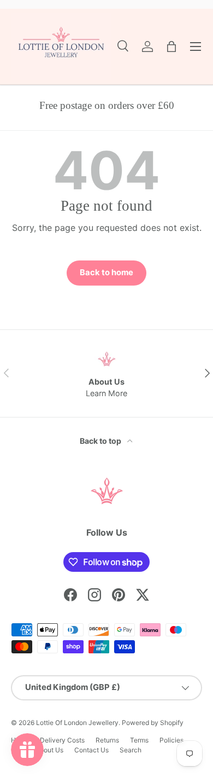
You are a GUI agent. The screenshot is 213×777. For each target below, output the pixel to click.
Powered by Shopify (153, 722)
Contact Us (91, 750)
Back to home (106, 272)
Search (130, 750)
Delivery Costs (62, 740)
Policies (171, 740)
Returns (107, 740)
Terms (139, 740)
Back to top (101, 440)
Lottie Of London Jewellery (77, 722)
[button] (171, 46)
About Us (49, 750)
